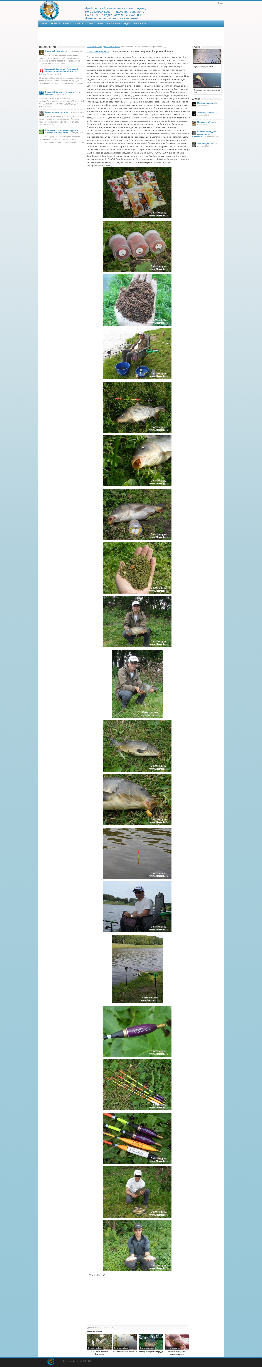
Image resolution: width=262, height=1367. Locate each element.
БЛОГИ (196, 98)
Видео (127, 23)
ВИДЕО (196, 47)
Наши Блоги (139, 23)
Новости (55, 23)
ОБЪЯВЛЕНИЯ (47, 47)
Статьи (89, 23)
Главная (44, 23)
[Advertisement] (131, 36)
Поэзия (100, 23)
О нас (220, 3)
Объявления (114, 23)
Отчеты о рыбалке (73, 23)
